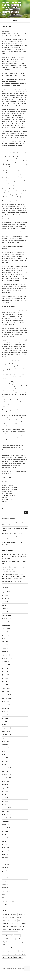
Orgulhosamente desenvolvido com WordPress (14, 968)
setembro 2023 (6, 705)
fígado (18, 939)
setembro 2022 (6, 744)
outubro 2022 (6, 741)
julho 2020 (5, 831)
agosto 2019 (5, 867)
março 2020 (5, 844)
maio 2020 (5, 837)
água (15, 957)
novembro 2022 (6, 738)
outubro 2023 (6, 701)
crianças (5, 923)
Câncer (17, 923)
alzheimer (14, 914)
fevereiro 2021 (6, 808)
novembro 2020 (7, 818)
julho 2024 (5, 671)
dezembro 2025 (6, 615)
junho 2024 (5, 675)
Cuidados (5, 887)
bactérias (11, 917)
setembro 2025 (6, 625)
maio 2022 (5, 758)
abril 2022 (5, 761)
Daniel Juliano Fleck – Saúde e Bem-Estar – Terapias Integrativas (12, 7)
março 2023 (5, 724)
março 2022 (5, 764)
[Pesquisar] (26, 512)
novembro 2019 (6, 857)
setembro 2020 (6, 824)
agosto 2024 (6, 668)
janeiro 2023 (6, 731)
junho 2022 (5, 754)
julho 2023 (5, 711)
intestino (5, 945)
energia (15, 932)
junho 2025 (5, 635)
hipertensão (6, 942)
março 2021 (5, 804)
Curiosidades (6, 891)
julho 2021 (5, 791)
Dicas (4, 894)
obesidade (6, 948)
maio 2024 (5, 678)
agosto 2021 (5, 788)
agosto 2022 (6, 748)
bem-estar (19, 917)
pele (20, 948)
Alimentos (5, 884)
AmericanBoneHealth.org (9, 487)
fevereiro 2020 (6, 847)
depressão (14, 926)
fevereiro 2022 (6, 768)
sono (4, 957)
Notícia (4, 897)
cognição (13, 920)
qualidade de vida (8, 951)
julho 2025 (5, 632)
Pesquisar (5, 509)
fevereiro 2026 (6, 608)
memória (13, 945)
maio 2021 (5, 798)
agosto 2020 (6, 827)
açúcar (5, 917)
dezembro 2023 (6, 695)
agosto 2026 (6, 592)
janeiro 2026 (6, 612)
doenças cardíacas (18, 929)
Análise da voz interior (14, 581)
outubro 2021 (6, 781)
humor (14, 942)
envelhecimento (8, 935)
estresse (17, 935)
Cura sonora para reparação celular (12, 533)
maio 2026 (5, 602)
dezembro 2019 (6, 854)
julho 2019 (5, 871)
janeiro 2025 (6, 651)
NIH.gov (4, 497)
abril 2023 (5, 721)
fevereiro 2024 (6, 688)
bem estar (6, 920)
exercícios (6, 939)
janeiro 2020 (6, 851)
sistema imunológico (19, 954)
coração (20, 920)
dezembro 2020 (6, 814)
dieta (4, 929)
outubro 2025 (6, 622)
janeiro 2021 (5, 811)
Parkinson (14, 948)
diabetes (21, 926)
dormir (9, 932)
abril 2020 (5, 841)
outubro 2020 (6, 821)
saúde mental (7, 954)
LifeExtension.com (7, 485)
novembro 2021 (6, 778)
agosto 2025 (6, 628)
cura (11, 923)
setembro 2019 (6, 864)
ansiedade (22, 914)
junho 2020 (5, 834)
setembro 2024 (6, 665)
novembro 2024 (7, 658)
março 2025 (5, 645)
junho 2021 (5, 794)
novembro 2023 (7, 698)
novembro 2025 (7, 618)
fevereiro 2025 (6, 648)
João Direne (5, 574)
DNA (9, 929)
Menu (15, 20)
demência (6, 926)
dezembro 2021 (6, 774)
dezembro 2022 (6, 734)
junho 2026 (5, 598)
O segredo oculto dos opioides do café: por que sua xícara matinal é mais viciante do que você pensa (14, 569)
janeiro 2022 (6, 771)
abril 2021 (5, 801)
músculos (20, 945)
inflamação (21, 942)
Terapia (4, 904)
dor (4, 932)
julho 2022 (5, 751)
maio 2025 (5, 638)
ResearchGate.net (7, 493)
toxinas (10, 957)
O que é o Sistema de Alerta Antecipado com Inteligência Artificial (15, 556)
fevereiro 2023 (6, 728)
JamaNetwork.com (7, 491)
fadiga (13, 939)
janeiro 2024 (6, 691)
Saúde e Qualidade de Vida (9, 901)
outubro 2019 (6, 861)
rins (16, 951)
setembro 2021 (6, 784)
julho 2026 (5, 595)
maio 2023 (5, 718)
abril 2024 (5, 681)
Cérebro (23, 923)
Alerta (4, 881)
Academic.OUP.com (7, 499)
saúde (21, 951)
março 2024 (5, 685)
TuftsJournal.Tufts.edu (8, 495)
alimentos (6, 914)
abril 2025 (5, 641)
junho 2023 (5, 715)
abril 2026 (5, 605)
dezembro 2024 (6, 655)
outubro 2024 (6, 661)
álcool (20, 957)
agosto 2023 (6, 708)
